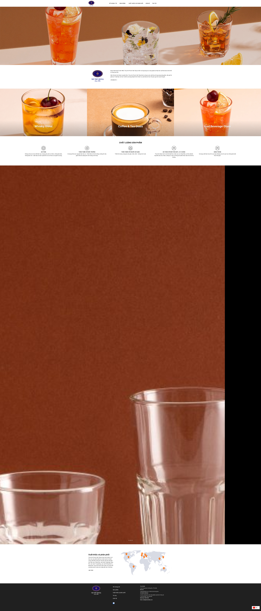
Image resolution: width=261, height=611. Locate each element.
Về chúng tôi (113, 3)
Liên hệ (148, 3)
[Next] (254, 355)
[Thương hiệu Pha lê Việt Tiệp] (97, 3)
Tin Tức (154, 3)
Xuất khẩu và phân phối (136, 3)
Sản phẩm (122, 3)
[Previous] (7, 355)
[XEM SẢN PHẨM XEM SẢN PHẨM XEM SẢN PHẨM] (130, 354)
